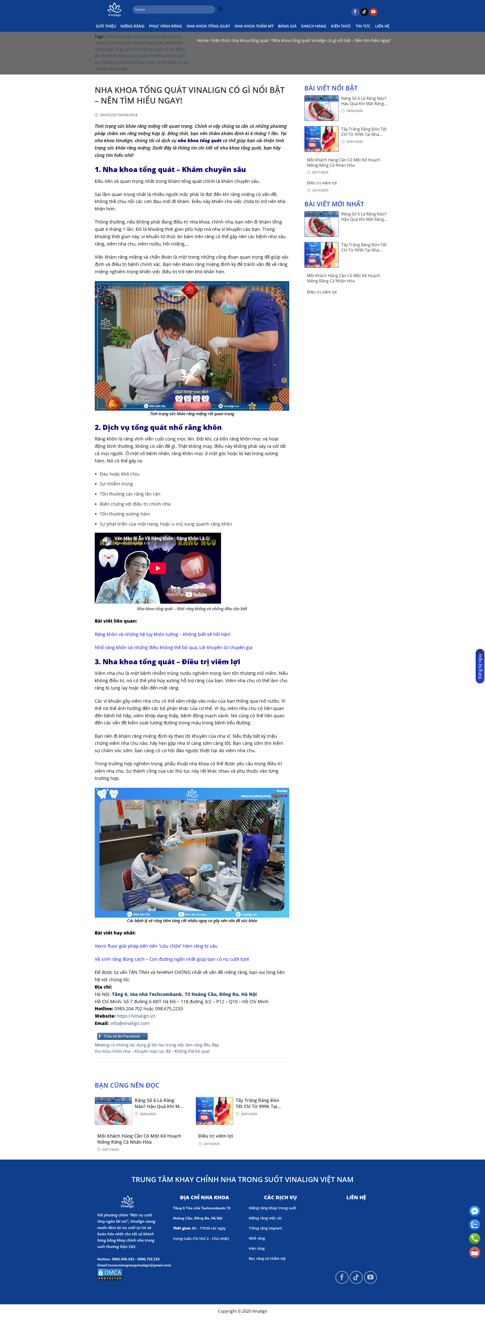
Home (203, 40)
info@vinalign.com (130, 1023)
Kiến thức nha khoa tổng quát (240, 40)
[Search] (220, 10)
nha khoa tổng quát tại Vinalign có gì (152, 62)
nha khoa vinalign (111, 68)
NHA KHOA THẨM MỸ (254, 26)
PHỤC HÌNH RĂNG (165, 26)
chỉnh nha (115, 36)
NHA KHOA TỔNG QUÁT (208, 26)
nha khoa (114, 42)
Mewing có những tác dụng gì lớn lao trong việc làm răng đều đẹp (157, 1045)
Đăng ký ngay (479, 666)
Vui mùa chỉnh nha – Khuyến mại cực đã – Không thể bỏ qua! (152, 1051)
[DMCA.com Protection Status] (110, 1274)
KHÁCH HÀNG (313, 26)
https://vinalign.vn (136, 1016)
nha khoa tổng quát (144, 42)
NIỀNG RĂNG (132, 26)
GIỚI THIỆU (106, 26)
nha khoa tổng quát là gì (123, 55)
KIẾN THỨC (341, 26)
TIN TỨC (363, 26)
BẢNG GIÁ (287, 26)
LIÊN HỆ (382, 26)
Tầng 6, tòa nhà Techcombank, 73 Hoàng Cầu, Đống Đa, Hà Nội (184, 994)
